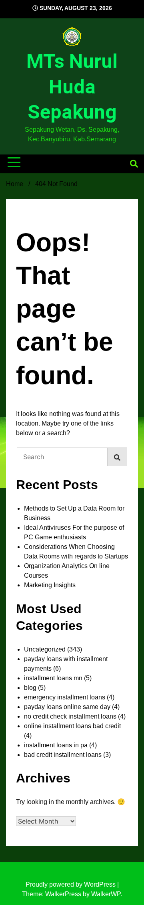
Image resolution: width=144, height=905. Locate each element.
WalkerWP (105, 894)
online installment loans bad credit (72, 726)
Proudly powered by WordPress (71, 884)
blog (30, 687)
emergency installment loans (64, 697)
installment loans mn (53, 678)
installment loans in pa (56, 745)
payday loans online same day (67, 706)
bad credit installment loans (63, 754)
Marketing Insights (50, 585)
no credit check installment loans (70, 716)
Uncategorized (45, 649)
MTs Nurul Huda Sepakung (72, 86)
